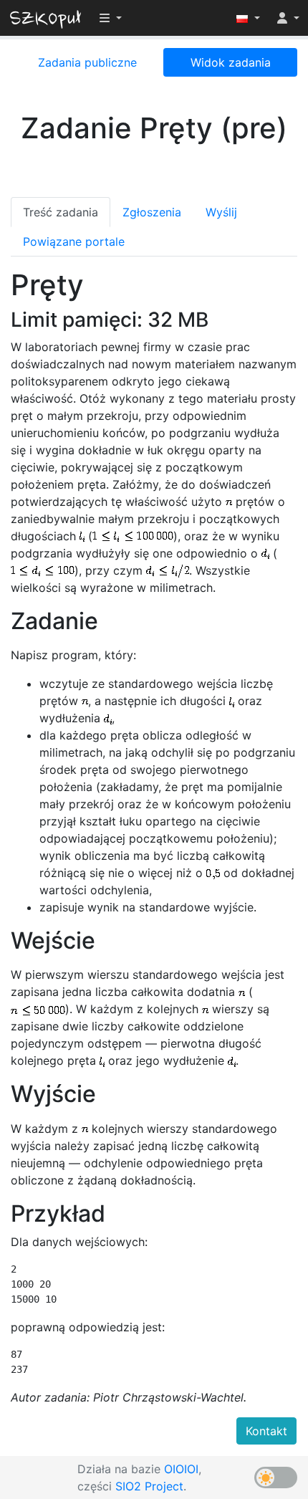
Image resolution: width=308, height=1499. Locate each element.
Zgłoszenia (151, 212)
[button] (248, 18)
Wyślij (221, 212)
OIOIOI (181, 1469)
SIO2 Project (149, 1486)
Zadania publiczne (87, 62)
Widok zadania (231, 62)
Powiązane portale (74, 241)
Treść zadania (60, 212)
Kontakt (266, 1431)
